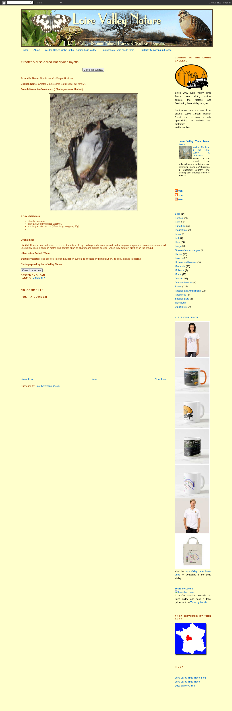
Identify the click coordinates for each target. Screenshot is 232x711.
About (37, 50)
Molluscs (179, 270)
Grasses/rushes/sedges (187, 250)
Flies (177, 242)
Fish (177, 238)
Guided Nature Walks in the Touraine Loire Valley (70, 50)
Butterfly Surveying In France (156, 50)
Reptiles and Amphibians (188, 290)
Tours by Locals (184, 588)
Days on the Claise (185, 685)
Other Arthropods (184, 282)
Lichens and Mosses (186, 262)
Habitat (178, 254)
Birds (177, 222)
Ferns (178, 234)
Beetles (179, 218)
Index (25, 50)
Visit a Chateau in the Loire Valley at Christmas (201, 151)
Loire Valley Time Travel (187, 681)
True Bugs (180, 302)
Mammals (39, 278)
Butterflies (180, 226)
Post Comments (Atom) (48, 386)
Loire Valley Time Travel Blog (190, 677)
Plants (178, 286)
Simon (179, 190)
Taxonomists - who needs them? (118, 50)
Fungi (178, 246)
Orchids (179, 278)
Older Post (160, 379)
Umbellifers (181, 307)
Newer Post (27, 379)
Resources (180, 294)
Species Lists (182, 298)
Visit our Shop (186, 317)
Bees (177, 213)
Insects (179, 258)
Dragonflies (181, 230)
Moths (178, 274)
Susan (179, 199)
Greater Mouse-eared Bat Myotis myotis (49, 62)
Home (94, 379)
